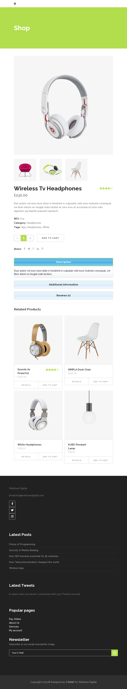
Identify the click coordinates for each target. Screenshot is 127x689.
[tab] (63, 262)
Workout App (16, 568)
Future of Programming (22, 544)
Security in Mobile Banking (23, 550)
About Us (14, 623)
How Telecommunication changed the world (34, 562)
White (46, 227)
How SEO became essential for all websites (33, 556)
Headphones (34, 223)
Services (14, 626)
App (23, 227)
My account (15, 630)
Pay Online (15, 619)
